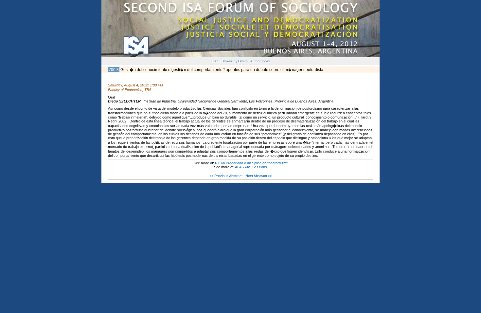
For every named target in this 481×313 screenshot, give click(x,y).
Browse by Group (235, 61)
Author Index (260, 61)
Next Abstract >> (258, 176)
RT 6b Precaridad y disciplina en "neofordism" (251, 163)
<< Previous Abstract (225, 176)
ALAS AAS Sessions (251, 167)
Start (215, 61)
